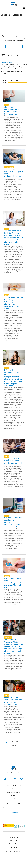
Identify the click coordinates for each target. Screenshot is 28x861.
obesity (7, 105)
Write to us (14, 812)
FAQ (14, 799)
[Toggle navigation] (24, 7)
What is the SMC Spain (14, 785)
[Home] (14, 3)
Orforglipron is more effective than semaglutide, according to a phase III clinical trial (13, 582)
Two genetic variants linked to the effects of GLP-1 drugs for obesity (13, 460)
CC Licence (14, 795)
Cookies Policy (14, 844)
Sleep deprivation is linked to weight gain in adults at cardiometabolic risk (13, 172)
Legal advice (14, 837)
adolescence (8, 637)
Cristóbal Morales (7, 63)
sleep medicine (9, 167)
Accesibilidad (14, 847)
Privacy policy (14, 840)
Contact (14, 46)
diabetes (7, 576)
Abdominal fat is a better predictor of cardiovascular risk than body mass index (14, 110)
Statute (14, 789)
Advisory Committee (14, 792)
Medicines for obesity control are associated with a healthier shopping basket (13, 700)
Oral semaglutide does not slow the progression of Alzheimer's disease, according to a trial (13, 522)
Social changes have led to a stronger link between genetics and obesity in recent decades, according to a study (13, 303)
